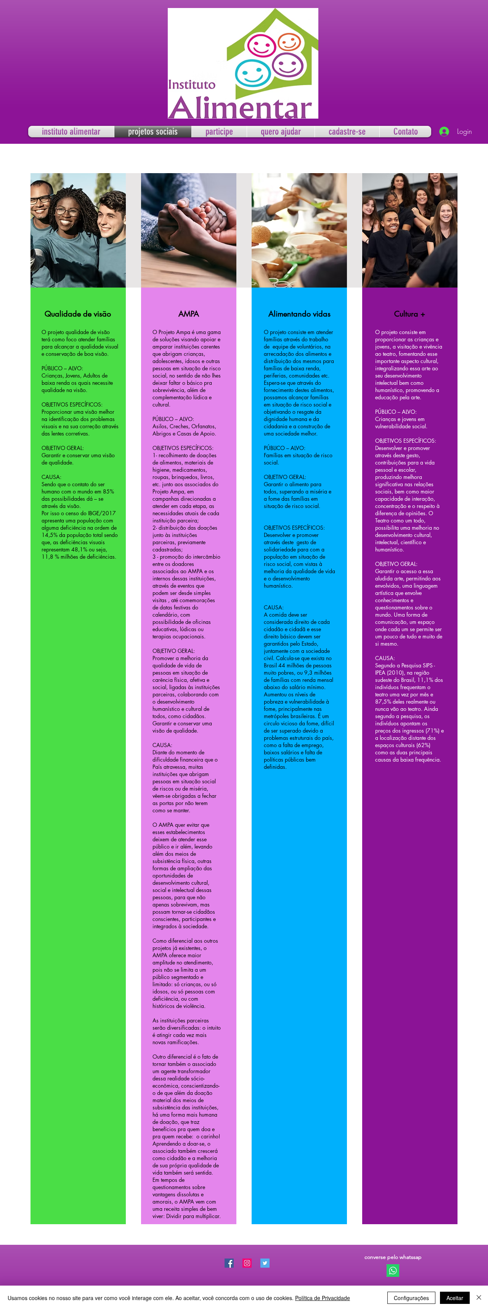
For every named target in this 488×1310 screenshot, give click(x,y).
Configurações (411, 1298)
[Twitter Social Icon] (265, 1263)
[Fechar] (478, 1298)
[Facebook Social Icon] (229, 1263)
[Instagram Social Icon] (247, 1263)
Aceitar (454, 1298)
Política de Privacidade (322, 1298)
